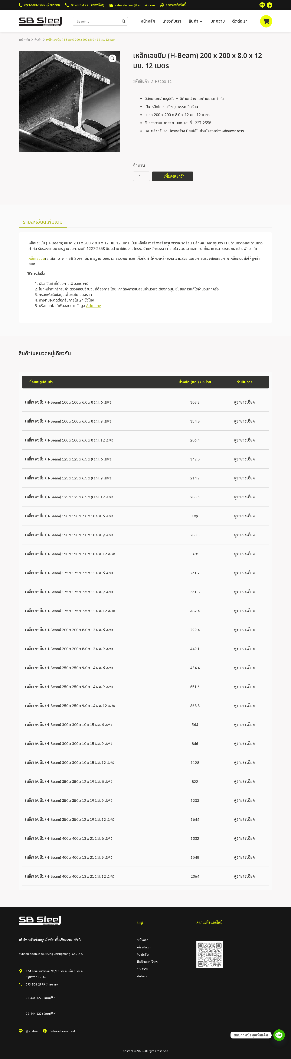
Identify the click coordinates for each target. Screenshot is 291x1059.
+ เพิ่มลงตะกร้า (172, 176)
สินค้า (38, 39)
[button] (195, 21)
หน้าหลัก (24, 39)
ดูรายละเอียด (244, 402)
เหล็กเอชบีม (36, 258)
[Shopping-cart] (266, 21)
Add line (93, 306)
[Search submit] (125, 21)
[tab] (43, 222)
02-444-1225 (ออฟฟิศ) (41, 998)
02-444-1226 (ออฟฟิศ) (41, 1013)
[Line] (279, 1035)
